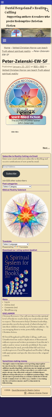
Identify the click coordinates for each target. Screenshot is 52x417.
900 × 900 (39, 66)
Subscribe (11, 173)
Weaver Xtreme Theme (38, 393)
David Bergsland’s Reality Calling (25, 10)
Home (7, 47)
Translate (23, 247)
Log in (7, 302)
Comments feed (10, 307)
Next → (46, 148)
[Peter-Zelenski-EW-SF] (26, 103)
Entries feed (9, 305)
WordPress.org (10, 310)
